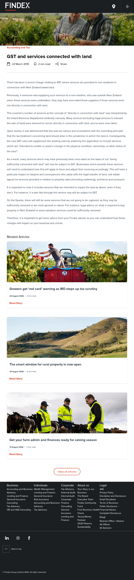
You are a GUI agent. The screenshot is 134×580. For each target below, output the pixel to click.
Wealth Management (44, 489)
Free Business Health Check (88, 511)
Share (63, 64)
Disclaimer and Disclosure (113, 496)
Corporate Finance (66, 501)
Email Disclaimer (108, 499)
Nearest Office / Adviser (112, 521)
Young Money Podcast (84, 518)
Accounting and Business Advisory (20, 490)
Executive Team (85, 499)
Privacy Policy (106, 492)
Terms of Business (109, 502)
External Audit (68, 492)
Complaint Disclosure (110, 513)
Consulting (12, 502)
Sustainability (84, 526)
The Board (82, 496)
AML (102, 489)
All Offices (105, 524)
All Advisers (106, 527)
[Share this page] (57, 63)
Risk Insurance (41, 499)
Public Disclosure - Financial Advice (109, 508)
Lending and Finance (17, 496)
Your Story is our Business (85, 490)
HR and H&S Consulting (19, 509)
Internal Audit (68, 496)
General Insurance (16, 499)
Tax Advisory (13, 506)
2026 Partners (84, 523)
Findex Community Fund (86, 504)
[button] (67, 274)
